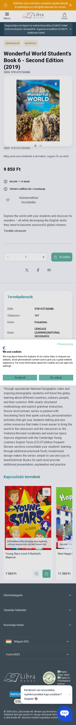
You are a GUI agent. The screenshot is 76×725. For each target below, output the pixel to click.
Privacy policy (65, 344)
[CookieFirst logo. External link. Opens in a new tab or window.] (4, 348)
